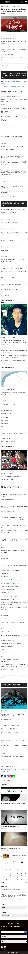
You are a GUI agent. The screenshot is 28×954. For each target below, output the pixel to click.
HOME (3, 6)
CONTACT (16, 927)
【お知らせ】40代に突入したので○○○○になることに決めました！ (13, 890)
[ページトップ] (25, 951)
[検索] (25, 932)
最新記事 (7, 6)
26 (6, 879)
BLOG (8, 927)
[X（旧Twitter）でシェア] (2, 776)
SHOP (3, 927)
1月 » (26, 882)
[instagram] (2, 947)
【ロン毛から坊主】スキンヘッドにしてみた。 (13, 580)
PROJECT (16, 924)
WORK (10, 924)
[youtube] (5, 947)
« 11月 (2, 882)
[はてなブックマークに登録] (8, 776)
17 (25, 875)
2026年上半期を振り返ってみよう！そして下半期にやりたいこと (13, 900)
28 (14, 879)
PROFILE (4, 924)
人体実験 (18, 6)
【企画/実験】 (13, 6)
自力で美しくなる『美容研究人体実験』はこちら (14, 86)
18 (3, 877)
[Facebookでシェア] (5, 776)
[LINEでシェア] (13, 776)
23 (21, 877)
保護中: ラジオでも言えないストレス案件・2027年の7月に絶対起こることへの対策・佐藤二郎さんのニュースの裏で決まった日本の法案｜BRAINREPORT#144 (13, 895)
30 (21, 879)
